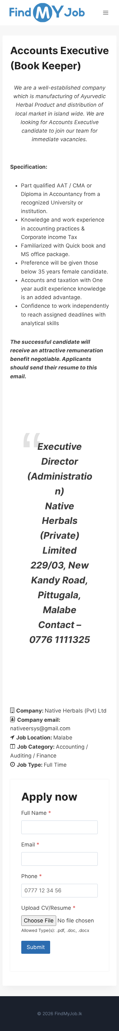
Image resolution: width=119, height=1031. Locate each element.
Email (30, 844)
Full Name (36, 813)
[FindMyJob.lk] (47, 12)
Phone (31, 876)
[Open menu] (105, 12)
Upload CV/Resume (48, 908)
